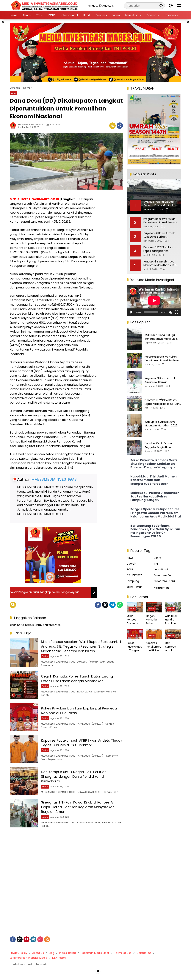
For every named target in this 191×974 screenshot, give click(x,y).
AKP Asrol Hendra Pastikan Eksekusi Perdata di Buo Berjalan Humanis (173, 619)
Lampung (133, 581)
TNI (156, 564)
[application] (154, 300)
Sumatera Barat (164, 575)
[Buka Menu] (179, 5)
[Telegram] (112, 605)
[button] (161, 5)
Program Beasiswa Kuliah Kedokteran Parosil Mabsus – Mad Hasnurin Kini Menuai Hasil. (160, 221)
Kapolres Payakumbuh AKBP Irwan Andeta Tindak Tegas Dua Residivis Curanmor (81, 742)
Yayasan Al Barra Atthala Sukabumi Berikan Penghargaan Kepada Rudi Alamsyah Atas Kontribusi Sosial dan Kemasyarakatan (160, 235)
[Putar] (131, 312)
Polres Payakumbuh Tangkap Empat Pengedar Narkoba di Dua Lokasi (134, 646)
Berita (45, 656)
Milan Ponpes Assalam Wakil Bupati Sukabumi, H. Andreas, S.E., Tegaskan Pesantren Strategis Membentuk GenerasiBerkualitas (81, 646)
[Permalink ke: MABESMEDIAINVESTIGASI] (14, 125)
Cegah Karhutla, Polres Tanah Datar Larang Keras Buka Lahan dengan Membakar (77, 678)
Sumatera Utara (164, 581)
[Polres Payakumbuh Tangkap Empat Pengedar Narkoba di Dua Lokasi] (24, 717)
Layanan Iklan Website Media (28, 958)
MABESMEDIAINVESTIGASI (30, 125)
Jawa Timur (134, 587)
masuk (29, 625)
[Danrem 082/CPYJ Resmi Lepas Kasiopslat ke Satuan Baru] (134, 403)
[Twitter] (105, 605)
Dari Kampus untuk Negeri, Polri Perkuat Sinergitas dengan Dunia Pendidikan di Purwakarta (73, 776)
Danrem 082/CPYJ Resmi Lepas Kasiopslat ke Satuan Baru (159, 249)
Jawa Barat (161, 569)
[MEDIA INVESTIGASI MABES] (45, 5)
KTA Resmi (59, 958)
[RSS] (47, 939)
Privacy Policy (18, 953)
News (13, 93)
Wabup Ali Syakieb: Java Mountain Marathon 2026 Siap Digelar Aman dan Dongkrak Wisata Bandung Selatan (160, 263)
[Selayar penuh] (176, 312)
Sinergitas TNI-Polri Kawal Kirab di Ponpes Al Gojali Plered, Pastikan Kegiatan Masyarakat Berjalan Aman (77, 807)
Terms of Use (122, 953)
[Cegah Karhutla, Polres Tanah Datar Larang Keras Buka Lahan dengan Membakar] (24, 685)
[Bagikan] (120, 125)
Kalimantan (161, 588)
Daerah (131, 564)
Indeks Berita (67, 953)
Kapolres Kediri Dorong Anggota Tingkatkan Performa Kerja (159, 445)
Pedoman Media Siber (95, 953)
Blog (51, 953)
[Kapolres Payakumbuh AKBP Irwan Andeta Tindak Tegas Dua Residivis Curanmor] (24, 749)
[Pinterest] (26, 939)
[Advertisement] (95, 874)
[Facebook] (98, 605)
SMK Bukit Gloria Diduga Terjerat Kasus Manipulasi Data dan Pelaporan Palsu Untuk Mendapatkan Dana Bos (162, 337)
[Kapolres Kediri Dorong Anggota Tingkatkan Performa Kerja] (134, 447)
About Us (38, 953)
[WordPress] (33, 939)
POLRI (130, 569)
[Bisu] (170, 312)
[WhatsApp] (120, 605)
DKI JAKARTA (134, 575)
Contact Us (144, 953)
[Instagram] (40, 939)
